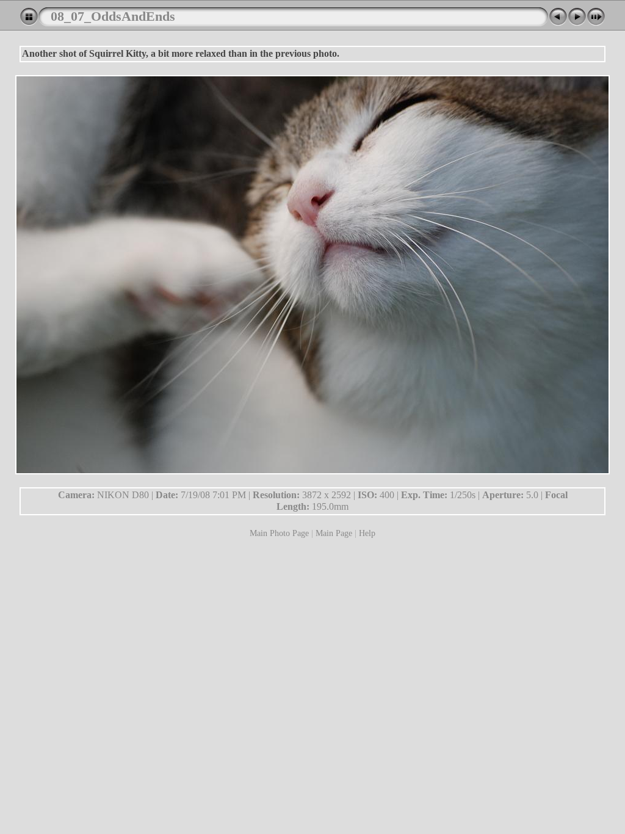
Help (367, 533)
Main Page (334, 533)
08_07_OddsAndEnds (113, 16)
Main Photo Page (279, 533)
